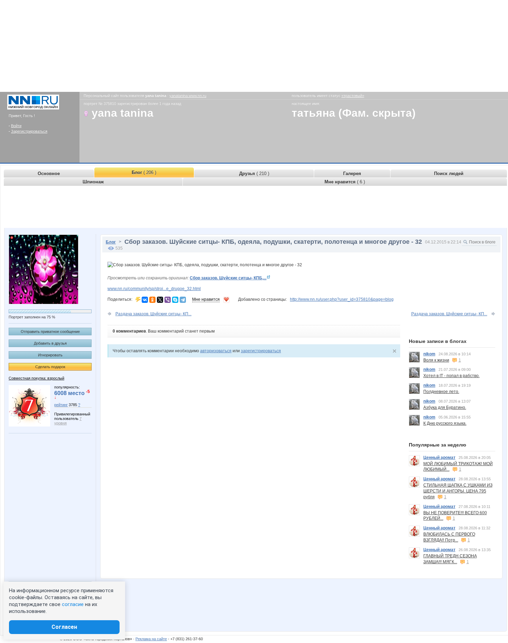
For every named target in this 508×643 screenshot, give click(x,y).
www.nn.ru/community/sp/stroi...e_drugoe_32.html (154, 288)
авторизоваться (216, 350)
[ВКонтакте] (145, 300)
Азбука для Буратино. (444, 407)
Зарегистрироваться (29, 131)
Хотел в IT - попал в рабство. (451, 375)
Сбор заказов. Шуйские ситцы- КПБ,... (228, 278)
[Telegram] (183, 300)
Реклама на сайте (151, 639)
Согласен (64, 627)
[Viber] (167, 300)
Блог (111, 242)
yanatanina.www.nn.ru (187, 96)
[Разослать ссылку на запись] (138, 299)
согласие (73, 604)
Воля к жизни (436, 360)
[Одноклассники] (152, 300)
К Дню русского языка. (445, 423)
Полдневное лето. (441, 391)
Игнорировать (50, 355)
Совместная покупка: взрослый (36, 378)
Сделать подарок (50, 367)
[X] (160, 300)
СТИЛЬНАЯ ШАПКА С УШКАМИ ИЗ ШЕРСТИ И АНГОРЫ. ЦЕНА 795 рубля (457, 491)
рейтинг (61, 405)
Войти (16, 126)
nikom (429, 354)
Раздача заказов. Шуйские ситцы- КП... (153, 313)
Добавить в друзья (50, 343)
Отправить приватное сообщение (50, 331)
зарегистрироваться (261, 350)
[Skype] (175, 300)
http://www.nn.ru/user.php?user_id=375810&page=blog (342, 299)
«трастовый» (352, 96)
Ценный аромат (439, 457)
